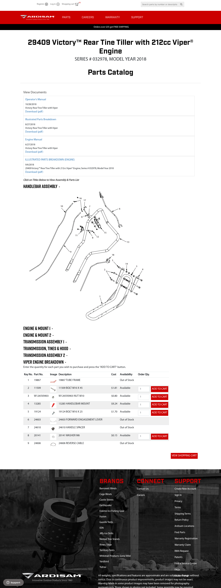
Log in (53, 4)
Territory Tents (107, 550)
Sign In (178, 495)
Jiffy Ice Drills (106, 533)
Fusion (103, 516)
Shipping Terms (183, 514)
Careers (141, 495)
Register (40, 4)
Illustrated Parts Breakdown (40, 119)
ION (102, 528)
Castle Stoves (107, 500)
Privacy (178, 501)
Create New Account (185, 489)
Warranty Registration (186, 538)
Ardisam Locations (184, 526)
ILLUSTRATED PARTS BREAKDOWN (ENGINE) (50, 160)
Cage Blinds (106, 494)
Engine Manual (33, 139)
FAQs (177, 569)
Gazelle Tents (106, 522)
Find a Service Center (186, 563)
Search (181, 4)
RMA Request (182, 551)
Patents (179, 557)
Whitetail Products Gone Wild (115, 556)
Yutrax (103, 567)
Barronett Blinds (108, 488)
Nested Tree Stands (110, 539)
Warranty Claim (183, 545)
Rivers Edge (106, 545)
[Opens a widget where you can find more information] (13, 582)
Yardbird (104, 561)
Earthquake (106, 505)
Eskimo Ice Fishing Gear (112, 511)
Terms (178, 507)
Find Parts (180, 532)
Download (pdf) (34, 111)
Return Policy (182, 520)
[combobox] (160, 4)
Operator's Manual (35, 99)
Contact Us (143, 489)
